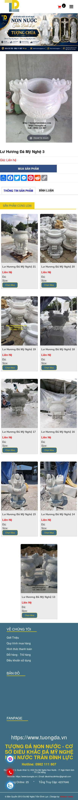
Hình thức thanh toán (19, 649)
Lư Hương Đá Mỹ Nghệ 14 (58, 514)
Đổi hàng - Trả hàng (19, 654)
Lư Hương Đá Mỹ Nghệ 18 (58, 349)
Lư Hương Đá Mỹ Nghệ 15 (19, 514)
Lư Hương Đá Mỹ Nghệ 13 (38, 596)
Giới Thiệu (13, 637)
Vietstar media (66, 796)
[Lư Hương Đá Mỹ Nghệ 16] (58, 403)
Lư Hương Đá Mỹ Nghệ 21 (19, 266)
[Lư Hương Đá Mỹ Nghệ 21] (19, 238)
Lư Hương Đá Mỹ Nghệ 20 (58, 266)
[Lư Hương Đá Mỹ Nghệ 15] (19, 486)
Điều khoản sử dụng (19, 660)
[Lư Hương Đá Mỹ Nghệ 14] (58, 486)
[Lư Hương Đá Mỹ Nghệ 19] (19, 320)
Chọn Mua (10, 284)
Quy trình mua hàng (19, 643)
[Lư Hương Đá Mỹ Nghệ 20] (58, 238)
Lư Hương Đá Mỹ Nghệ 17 (19, 431)
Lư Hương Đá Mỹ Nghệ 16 (58, 431)
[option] (39, 98)
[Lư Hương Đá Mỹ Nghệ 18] (58, 320)
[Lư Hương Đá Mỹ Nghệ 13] (39, 568)
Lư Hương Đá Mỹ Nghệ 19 (19, 349)
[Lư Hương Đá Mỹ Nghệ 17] (19, 403)
